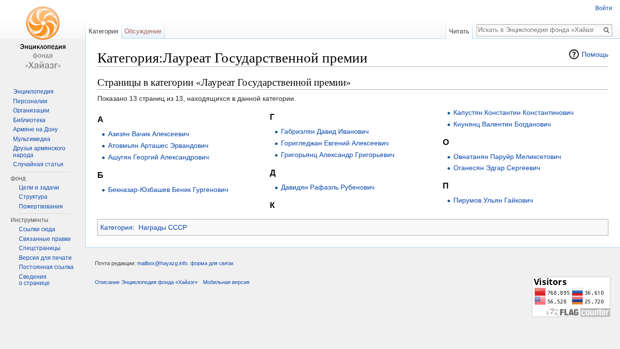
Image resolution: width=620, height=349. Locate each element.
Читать (459, 31)
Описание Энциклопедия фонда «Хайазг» (146, 282)
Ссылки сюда (37, 229)
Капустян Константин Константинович (513, 112)
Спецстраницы (40, 248)
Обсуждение (142, 31)
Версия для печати (45, 257)
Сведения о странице (34, 280)
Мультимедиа (31, 139)
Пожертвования (41, 206)
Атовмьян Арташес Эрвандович (158, 145)
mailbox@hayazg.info (162, 263)
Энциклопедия (33, 91)
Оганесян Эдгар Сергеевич (496, 168)
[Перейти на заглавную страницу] (42, 39)
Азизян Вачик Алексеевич (148, 134)
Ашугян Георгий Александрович (158, 157)
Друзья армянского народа (39, 152)
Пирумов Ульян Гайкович (493, 200)
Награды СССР (163, 227)
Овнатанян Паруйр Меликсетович (507, 156)
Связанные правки (45, 239)
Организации (31, 110)
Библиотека (29, 120)
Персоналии (30, 101)
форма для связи (211, 263)
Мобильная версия (226, 282)
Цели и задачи (39, 187)
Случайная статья (38, 164)
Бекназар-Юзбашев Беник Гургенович (168, 189)
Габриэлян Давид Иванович (325, 131)
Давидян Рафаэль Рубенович (327, 187)
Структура (33, 196)
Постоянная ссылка (46, 267)
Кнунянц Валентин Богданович (502, 124)
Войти (603, 8)
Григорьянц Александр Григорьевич (337, 155)
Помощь (595, 54)
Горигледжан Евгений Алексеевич (334, 143)
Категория (116, 227)
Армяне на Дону (35, 129)
